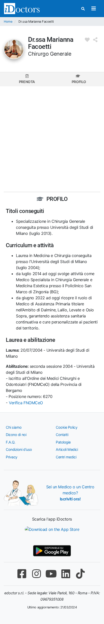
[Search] (83, 9)
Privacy (11, 457)
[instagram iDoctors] (36, 574)
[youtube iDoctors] (51, 574)
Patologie (63, 442)
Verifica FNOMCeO (26, 402)
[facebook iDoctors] (21, 574)
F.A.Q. (10, 442)
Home (8, 21)
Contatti (62, 434)
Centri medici (66, 457)
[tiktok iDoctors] (80, 574)
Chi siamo (14, 427)
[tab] (27, 79)
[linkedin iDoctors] (65, 574)
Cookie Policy (66, 427)
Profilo (79, 82)
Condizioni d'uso (19, 449)
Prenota (27, 82)
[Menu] (93, 8)
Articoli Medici (67, 449)
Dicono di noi (16, 434)
